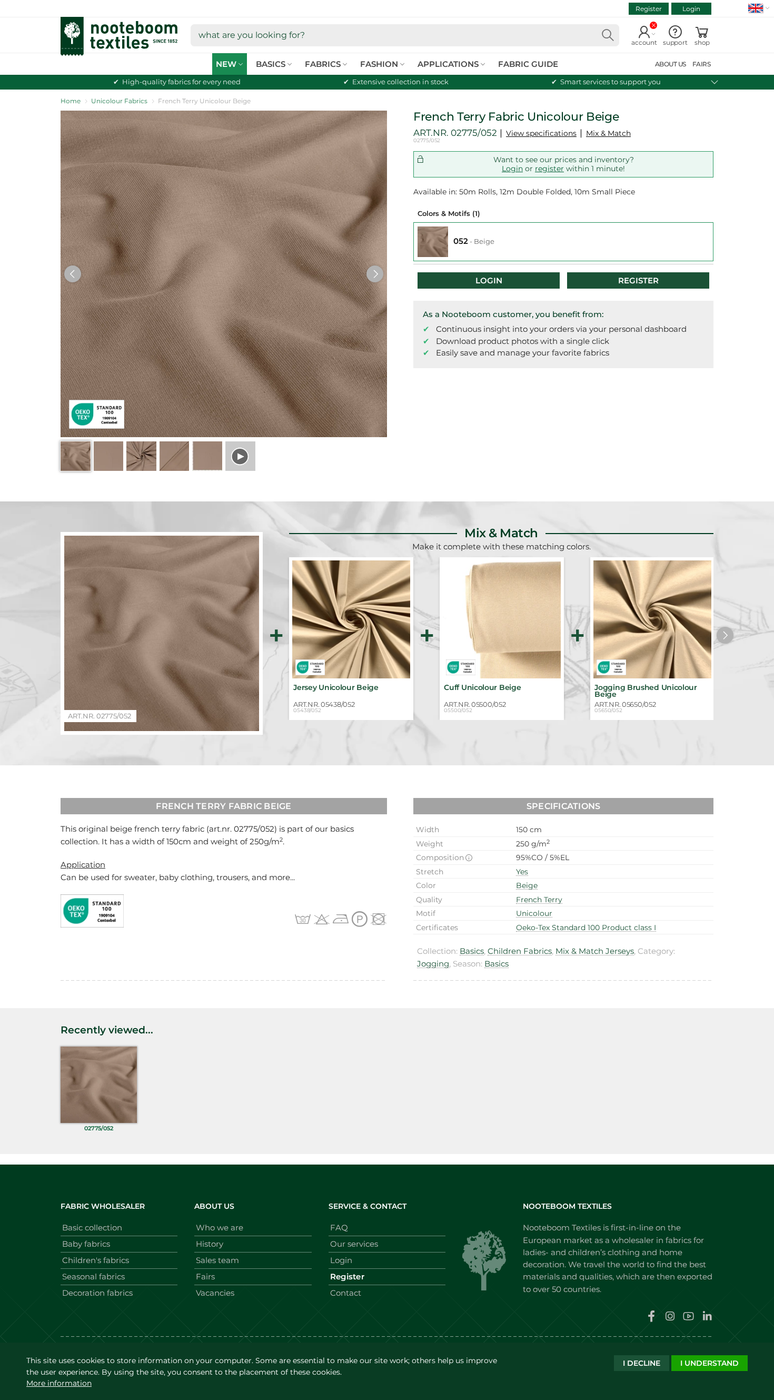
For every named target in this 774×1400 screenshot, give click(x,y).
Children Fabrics (520, 951)
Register (649, 9)
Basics (472, 951)
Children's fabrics (95, 1260)
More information (59, 1383)
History (209, 1244)
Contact (345, 1293)
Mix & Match (608, 133)
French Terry (539, 899)
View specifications (541, 133)
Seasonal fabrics (93, 1276)
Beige (527, 885)
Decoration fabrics (97, 1293)
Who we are (219, 1227)
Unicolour (534, 913)
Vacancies (215, 1293)
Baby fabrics (86, 1244)
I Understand (709, 1363)
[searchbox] (405, 35)
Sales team (217, 1260)
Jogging (433, 964)
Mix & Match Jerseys (594, 951)
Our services (354, 1244)
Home (71, 101)
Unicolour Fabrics (119, 101)
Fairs (205, 1276)
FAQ (339, 1227)
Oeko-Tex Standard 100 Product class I (586, 927)
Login (691, 9)
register (549, 168)
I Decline (641, 1363)
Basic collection (92, 1227)
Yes (522, 871)
